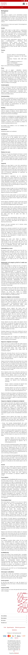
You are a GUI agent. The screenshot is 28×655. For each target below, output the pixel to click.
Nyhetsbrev (14, 629)
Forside (2, 7)
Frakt (5, 627)
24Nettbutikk (16, 653)
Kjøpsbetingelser (10, 627)
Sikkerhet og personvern (20, 627)
